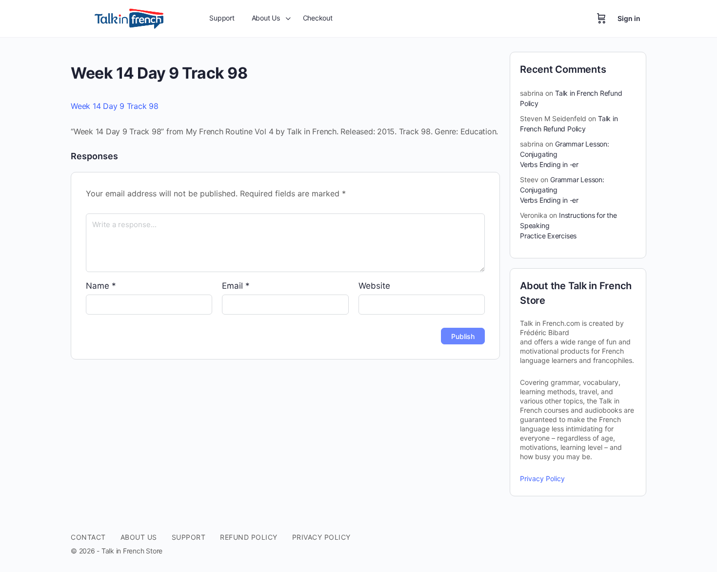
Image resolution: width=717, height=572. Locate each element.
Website (374, 286)
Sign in (628, 18)
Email (236, 286)
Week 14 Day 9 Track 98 (115, 106)
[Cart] (601, 18)
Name (101, 286)
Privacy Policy (542, 478)
